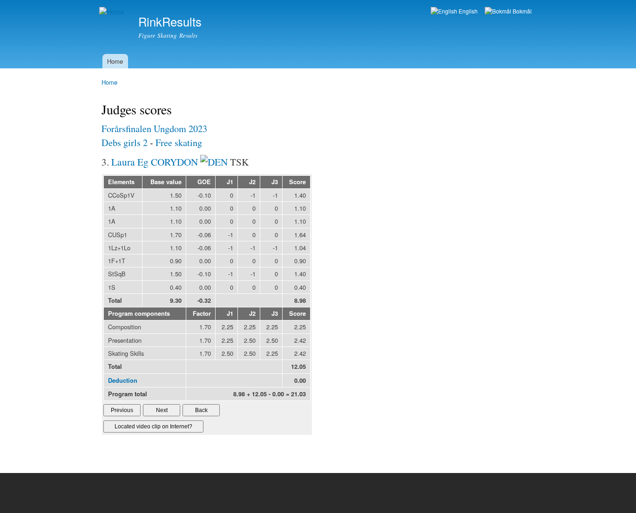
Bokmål (521, 11)
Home (115, 61)
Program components (139, 313)
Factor (202, 313)
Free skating (179, 142)
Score (297, 182)
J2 (252, 182)
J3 (274, 182)
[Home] (113, 12)
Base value (166, 182)
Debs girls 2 (124, 142)
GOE (204, 182)
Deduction (122, 380)
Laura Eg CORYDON (154, 161)
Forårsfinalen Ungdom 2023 (154, 128)
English (467, 11)
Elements (121, 182)
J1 (230, 182)
